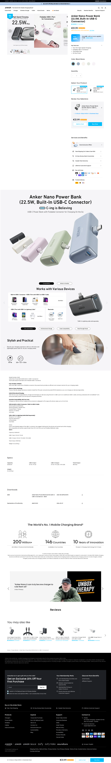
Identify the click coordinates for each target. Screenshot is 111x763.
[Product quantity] (76, 76)
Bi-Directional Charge (46, 328)
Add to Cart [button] (80, 124)
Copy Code (89, 38)
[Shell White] (83, 64)
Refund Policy (43, 749)
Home (8, 650)
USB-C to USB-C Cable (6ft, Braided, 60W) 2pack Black (62, 638)
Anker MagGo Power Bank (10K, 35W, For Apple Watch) (14, 638)
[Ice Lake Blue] (78, 64)
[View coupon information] (82, 39)
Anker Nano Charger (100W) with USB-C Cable (79, 638)
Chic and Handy (28, 328)
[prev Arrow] (8, 589)
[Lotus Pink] (94, 64)
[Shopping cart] (102, 8)
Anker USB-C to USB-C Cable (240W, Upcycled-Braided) (30, 638)
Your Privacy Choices (63, 749)
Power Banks (14, 650)
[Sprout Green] (89, 64)
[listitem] (83, 730)
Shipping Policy (34, 749)
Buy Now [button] (95, 124)
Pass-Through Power (82, 328)
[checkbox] (7, 691)
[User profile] (105, 8)
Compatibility (46, 283)
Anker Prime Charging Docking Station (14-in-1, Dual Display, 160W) (46, 638)
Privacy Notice (32, 691)
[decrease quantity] (72, 76)
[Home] (19, 8)
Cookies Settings (35, 751)
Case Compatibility (65, 328)
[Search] (99, 8)
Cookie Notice (82, 749)
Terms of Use (21, 691)
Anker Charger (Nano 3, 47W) (95, 638)
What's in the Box (64, 283)
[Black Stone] (73, 64)
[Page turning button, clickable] (4, 302)
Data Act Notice (91, 749)
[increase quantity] (80, 76)
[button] (10, 31)
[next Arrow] (103, 589)
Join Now (92, 30)
